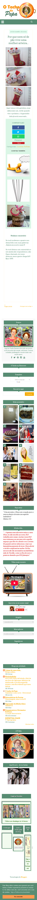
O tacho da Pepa (11, 691)
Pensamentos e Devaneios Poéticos (15, 711)
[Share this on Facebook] (18, 127)
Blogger (24, 877)
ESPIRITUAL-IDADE (12, 718)
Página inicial (8, 306)
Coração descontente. (13, 713)
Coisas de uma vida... (13, 670)
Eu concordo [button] (18, 896)
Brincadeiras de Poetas (14, 697)
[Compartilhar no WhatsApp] (18, 136)
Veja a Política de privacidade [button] (20, 892)
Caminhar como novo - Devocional (18, 693)
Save (19, 143)
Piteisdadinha (10, 677)
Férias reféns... (10, 672)
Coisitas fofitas (23, 146)
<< (4, 305)
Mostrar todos (29, 724)
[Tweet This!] (18, 132)
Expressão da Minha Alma (15, 704)
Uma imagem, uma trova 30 (15, 699)
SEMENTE (9, 706)
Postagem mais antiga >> (26, 306)
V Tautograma (10, 720)
